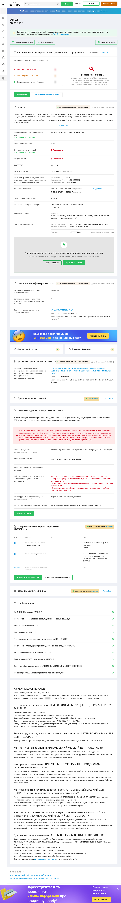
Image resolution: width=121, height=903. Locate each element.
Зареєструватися (101, 899)
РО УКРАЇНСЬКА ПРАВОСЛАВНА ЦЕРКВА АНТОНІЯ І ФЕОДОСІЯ (34, 878)
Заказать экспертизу (108, 42)
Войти (91, 3)
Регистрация (110, 3)
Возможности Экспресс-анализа (47, 95)
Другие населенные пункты (45, 859)
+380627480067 (76, 232)
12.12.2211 (17, 554)
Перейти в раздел (24, 513)
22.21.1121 (17, 567)
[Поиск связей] (3, 57)
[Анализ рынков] (3, 64)
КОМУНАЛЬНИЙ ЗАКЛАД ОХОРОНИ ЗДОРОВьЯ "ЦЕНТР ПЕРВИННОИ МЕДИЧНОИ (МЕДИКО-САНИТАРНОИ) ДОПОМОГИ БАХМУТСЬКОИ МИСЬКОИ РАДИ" (81, 371)
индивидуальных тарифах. (97, 11)
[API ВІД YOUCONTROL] (3, 37)
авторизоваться (52, 263)
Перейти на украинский (62, 34)
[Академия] (3, 71)
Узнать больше (98, 336)
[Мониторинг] (3, 44)
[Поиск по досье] (3, 24)
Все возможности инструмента (57, 577)
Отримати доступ (93, 398)
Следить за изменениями (24, 42)
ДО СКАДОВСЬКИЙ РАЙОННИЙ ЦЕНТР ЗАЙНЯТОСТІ (30, 875)
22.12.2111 (17, 543)
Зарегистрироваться (74, 263)
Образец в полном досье (29, 577)
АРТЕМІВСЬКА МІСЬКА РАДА (62, 310)
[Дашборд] (3, 17)
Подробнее (97, 189)
